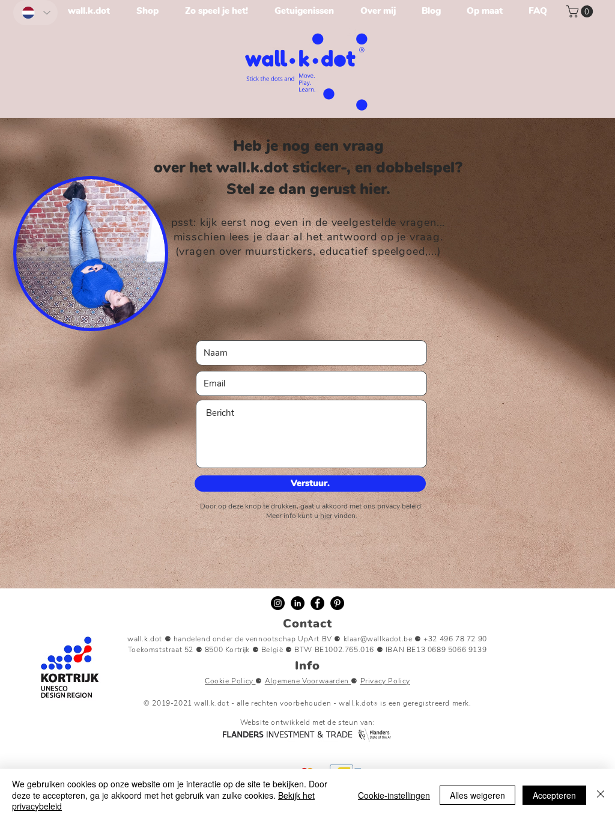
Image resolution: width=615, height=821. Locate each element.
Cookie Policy (230, 681)
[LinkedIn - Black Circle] (297, 603)
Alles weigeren (477, 795)
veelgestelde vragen (384, 222)
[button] (581, 11)
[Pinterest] (337, 603)
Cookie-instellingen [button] (394, 795)
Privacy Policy (385, 681)
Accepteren (554, 795)
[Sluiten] (600, 794)
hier (326, 515)
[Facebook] (317, 603)
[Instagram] (278, 603)
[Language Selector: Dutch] (35, 12)
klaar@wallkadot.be (378, 639)
